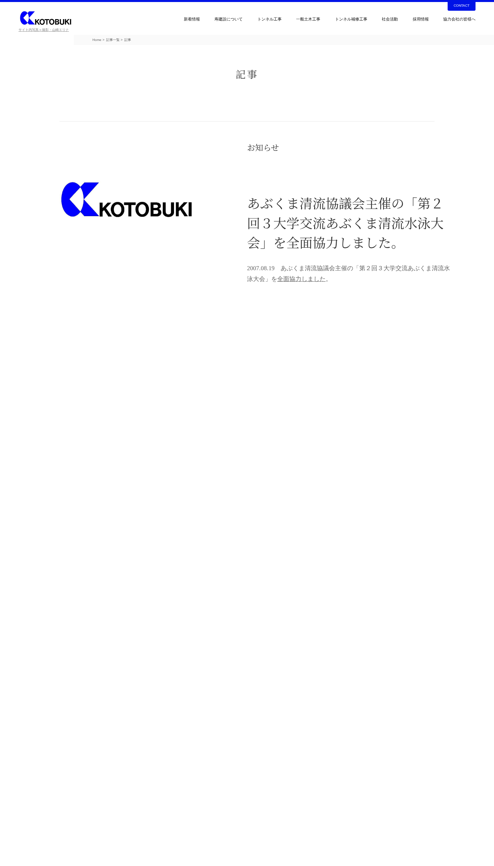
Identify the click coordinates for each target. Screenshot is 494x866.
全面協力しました (301, 279)
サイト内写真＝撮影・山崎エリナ (43, 30)
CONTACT (461, 5)
